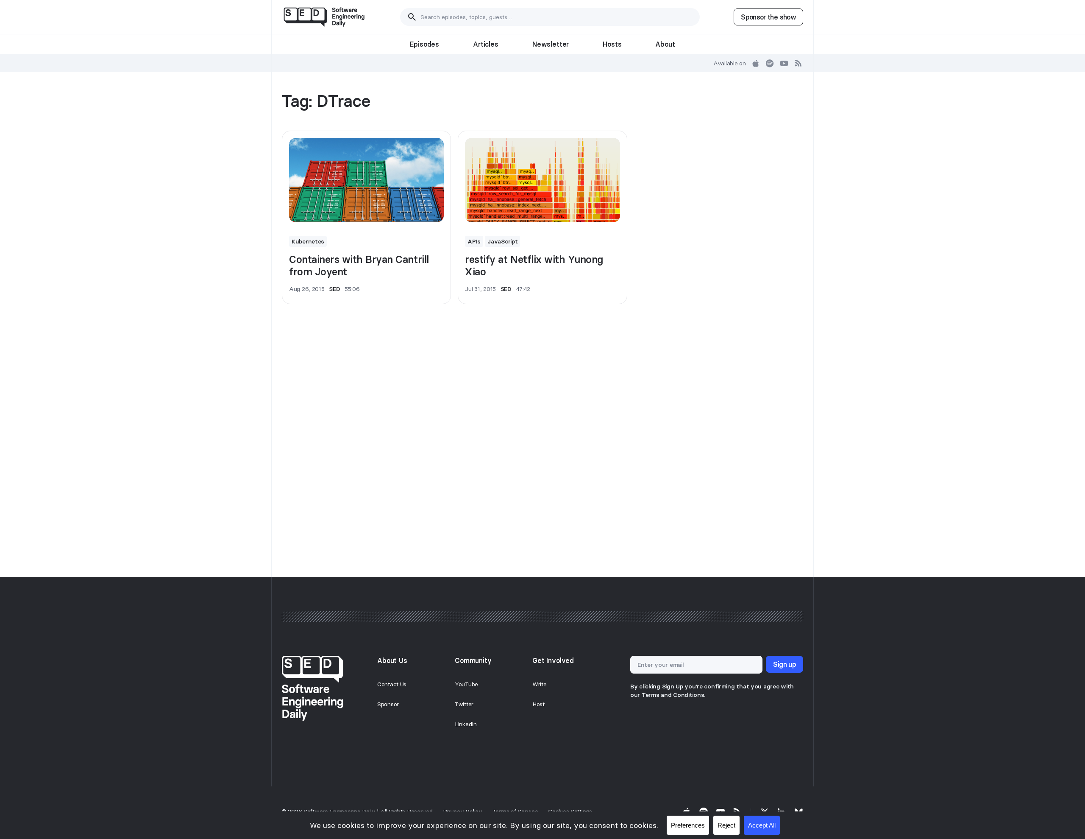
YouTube (466, 684)
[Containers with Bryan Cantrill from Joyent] (366, 180)
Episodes (424, 44)
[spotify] (769, 63)
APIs (474, 241)
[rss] (798, 63)
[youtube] (784, 63)
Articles (485, 44)
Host (538, 704)
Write (539, 684)
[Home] (324, 17)
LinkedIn (466, 724)
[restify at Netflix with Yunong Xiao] (542, 180)
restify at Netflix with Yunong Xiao (534, 265)
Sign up (784, 664)
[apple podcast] (755, 63)
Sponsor (388, 704)
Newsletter (550, 44)
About (665, 44)
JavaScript (502, 241)
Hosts (612, 44)
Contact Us (391, 684)
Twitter (464, 704)
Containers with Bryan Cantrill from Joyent (359, 265)
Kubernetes (308, 241)
